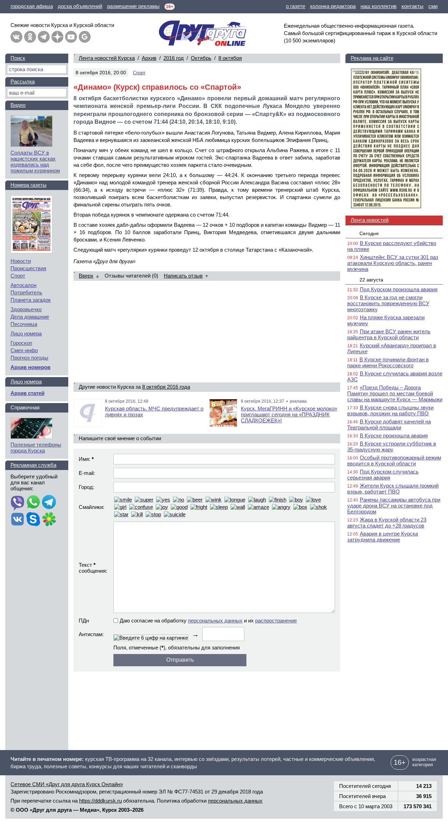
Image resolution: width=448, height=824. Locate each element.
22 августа (371, 279)
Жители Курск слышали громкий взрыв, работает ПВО (393, 489)
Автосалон (23, 285)
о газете (295, 6)
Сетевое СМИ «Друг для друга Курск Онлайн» (66, 784)
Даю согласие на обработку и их (208, 621)
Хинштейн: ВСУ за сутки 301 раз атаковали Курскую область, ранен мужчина (392, 263)
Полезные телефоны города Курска (35, 448)
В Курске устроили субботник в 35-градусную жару (391, 446)
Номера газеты (28, 185)
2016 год (173, 58)
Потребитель (26, 292)
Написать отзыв (183, 276)
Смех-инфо (24, 350)
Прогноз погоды (29, 358)
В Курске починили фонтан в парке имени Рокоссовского (388, 362)
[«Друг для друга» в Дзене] (57, 37)
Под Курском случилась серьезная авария (383, 475)
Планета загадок (30, 300)
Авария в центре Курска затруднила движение (382, 537)
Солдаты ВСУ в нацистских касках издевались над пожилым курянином (35, 161)
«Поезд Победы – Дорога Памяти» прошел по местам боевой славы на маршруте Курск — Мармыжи (394, 393)
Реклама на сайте (372, 58)
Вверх (86, 276)
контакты (412, 6)
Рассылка (22, 81)
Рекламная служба (33, 465)
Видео (18, 105)
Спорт (139, 72)
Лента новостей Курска (107, 58)
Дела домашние (29, 317)
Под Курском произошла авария (399, 289)
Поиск (17, 58)
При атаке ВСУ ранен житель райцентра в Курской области (388, 334)
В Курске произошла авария (394, 435)
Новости (20, 261)
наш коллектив (378, 6)
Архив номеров (30, 367)
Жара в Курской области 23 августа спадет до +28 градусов (386, 523)
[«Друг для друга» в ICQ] (49, 519)
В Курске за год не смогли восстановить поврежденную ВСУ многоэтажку (388, 303)
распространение (276, 621)
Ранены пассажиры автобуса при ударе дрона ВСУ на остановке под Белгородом (393, 506)
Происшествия (28, 268)
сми (433, 6)
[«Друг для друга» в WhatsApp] (33, 502)
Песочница (23, 324)
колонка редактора (333, 6)
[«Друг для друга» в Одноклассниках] (30, 37)
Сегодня (369, 233)
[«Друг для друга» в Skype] (33, 519)
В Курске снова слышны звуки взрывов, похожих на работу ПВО (390, 410)
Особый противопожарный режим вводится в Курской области (394, 461)
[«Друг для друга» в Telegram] (44, 37)
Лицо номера (26, 333)
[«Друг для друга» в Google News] (85, 37)
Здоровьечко (26, 309)
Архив (149, 58)
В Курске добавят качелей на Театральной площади (389, 424)
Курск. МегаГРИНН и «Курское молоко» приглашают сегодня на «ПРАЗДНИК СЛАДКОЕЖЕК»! (289, 414)
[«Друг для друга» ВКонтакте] (16, 37)
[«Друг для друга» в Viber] (17, 502)
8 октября (230, 58)
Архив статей (27, 393)
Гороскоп (21, 343)
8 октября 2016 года (166, 387)
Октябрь (201, 58)
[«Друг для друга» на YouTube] (71, 37)
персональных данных (215, 621)
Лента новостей (369, 220)
